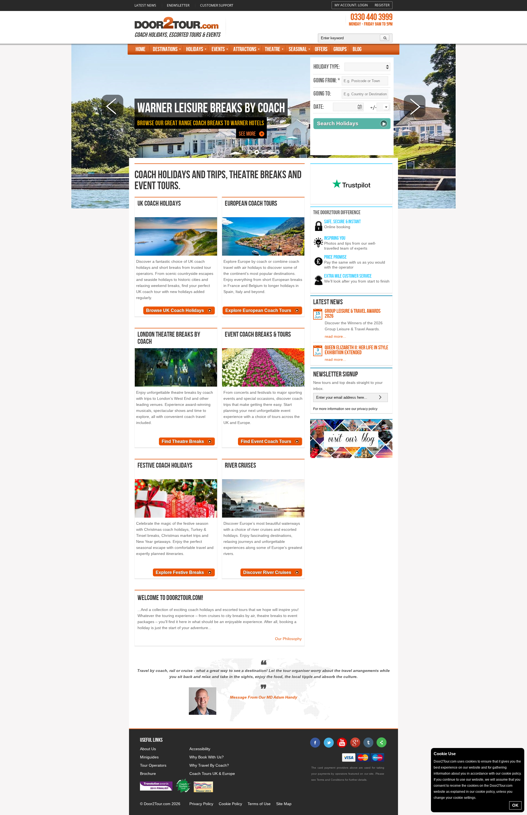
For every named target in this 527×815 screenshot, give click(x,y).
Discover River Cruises (267, 572)
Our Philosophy (288, 639)
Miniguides (149, 757)
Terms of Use (259, 804)
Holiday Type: (326, 67)
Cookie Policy (230, 804)
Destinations (165, 49)
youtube (342, 742)
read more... (335, 336)
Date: (318, 107)
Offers (321, 49)
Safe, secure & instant (342, 222)
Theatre (272, 49)
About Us (148, 749)
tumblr (368, 742)
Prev (112, 106)
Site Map (283, 804)
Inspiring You (334, 238)
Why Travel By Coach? (209, 765)
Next (414, 106)
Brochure (148, 773)
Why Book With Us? (206, 757)
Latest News (145, 5)
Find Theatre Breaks (183, 441)
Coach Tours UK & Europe (212, 773)
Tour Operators (153, 765)
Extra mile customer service (348, 276)
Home (140, 49)
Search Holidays (337, 123)
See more (247, 133)
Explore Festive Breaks (180, 572)
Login (363, 5)
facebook (315, 742)
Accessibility (199, 749)
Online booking (337, 227)
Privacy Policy (201, 804)
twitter (328, 742)
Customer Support (216, 5)
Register (382, 5)
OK (515, 805)
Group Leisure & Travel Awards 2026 (352, 313)
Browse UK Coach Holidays (175, 310)
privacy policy (367, 409)
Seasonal (298, 49)
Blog (357, 49)
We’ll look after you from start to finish (356, 281)
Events (218, 49)
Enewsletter (178, 5)
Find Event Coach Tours (266, 441)
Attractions (244, 49)
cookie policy (511, 773)
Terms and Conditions (330, 779)
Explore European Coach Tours (258, 310)
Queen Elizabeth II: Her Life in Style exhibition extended (356, 350)
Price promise (335, 257)
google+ (355, 742)
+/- (373, 108)
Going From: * (326, 80)
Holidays (194, 49)
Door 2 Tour (176, 22)
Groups (340, 49)
